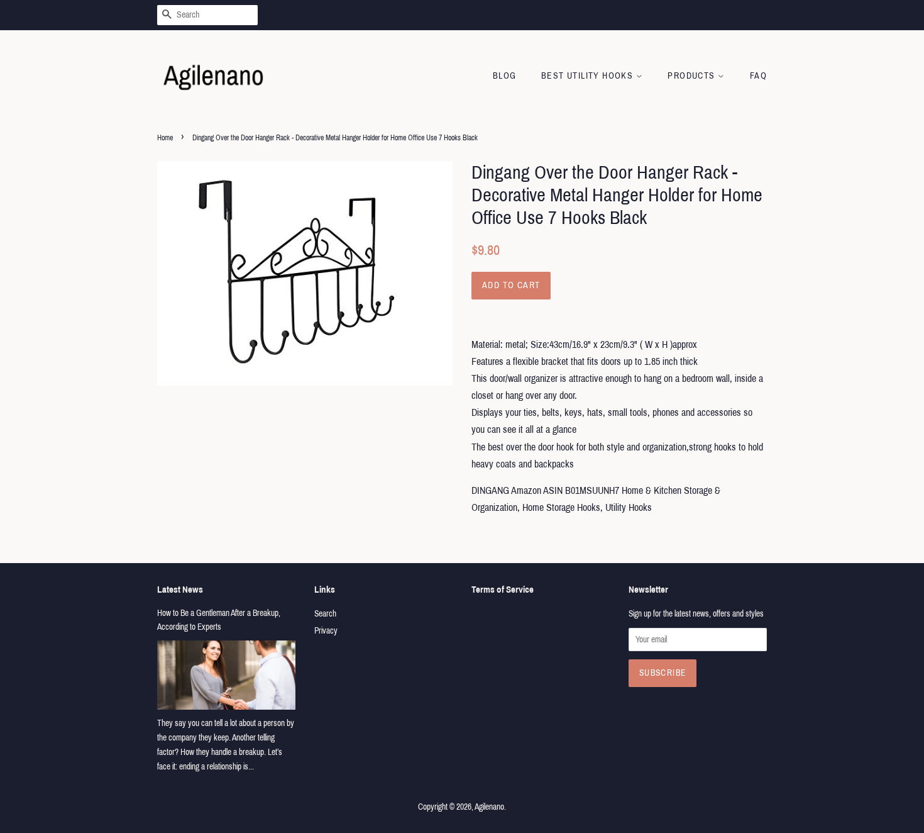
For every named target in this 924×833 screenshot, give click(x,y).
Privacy (326, 630)
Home (165, 137)
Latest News (180, 589)
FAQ (758, 76)
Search (325, 613)
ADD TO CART (511, 285)
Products (693, 76)
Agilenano (489, 807)
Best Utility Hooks (588, 76)
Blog (505, 76)
